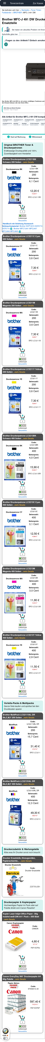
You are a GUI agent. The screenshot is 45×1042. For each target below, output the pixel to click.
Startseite (25, 10)
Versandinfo (22, 220)
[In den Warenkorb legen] (22, 207)
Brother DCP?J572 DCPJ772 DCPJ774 (22, 226)
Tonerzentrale (17, 3)
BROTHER (17, 12)
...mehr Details (28, 162)
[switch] (5, 1038)
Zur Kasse (38, 3)
